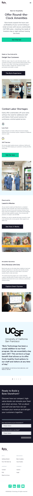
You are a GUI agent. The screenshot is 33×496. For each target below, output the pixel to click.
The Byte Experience (13, 73)
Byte (3, 455)
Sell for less (10, 155)
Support (4, 466)
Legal (17, 472)
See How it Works (12, 227)
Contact (4, 469)
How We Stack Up (6, 462)
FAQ (3, 472)
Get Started (16, 40)
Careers (18, 469)
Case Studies (19, 462)
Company (18, 466)
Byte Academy (20, 459)
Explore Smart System (14, 286)
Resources (19, 455)
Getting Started (5, 459)
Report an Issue (6, 475)
